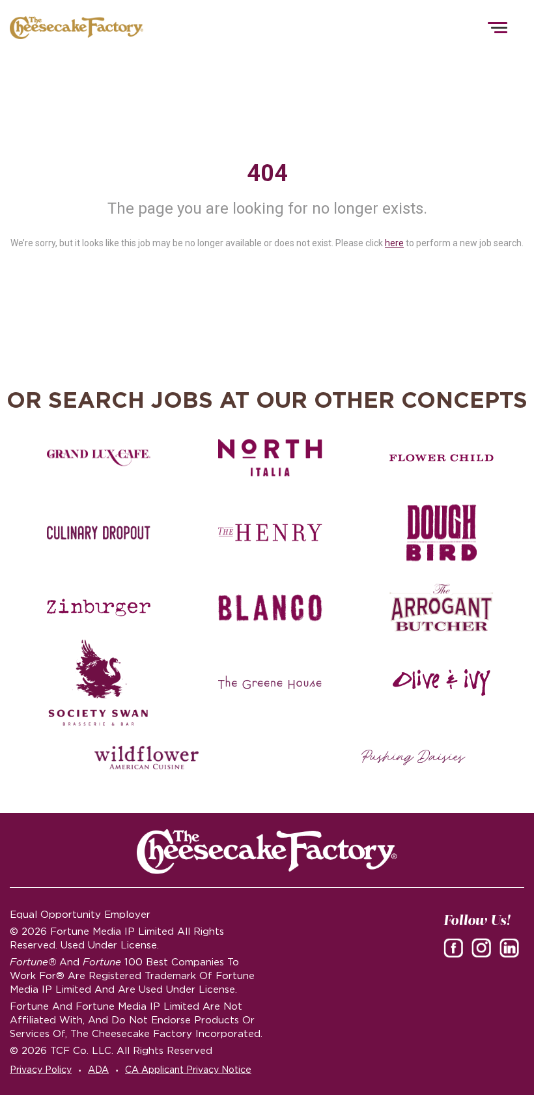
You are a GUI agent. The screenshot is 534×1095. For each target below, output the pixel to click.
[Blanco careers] (270, 607)
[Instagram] (483, 947)
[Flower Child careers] (441, 457)
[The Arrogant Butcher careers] (441, 607)
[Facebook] (455, 947)
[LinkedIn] (511, 947)
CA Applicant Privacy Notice (188, 1069)
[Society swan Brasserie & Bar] (99, 682)
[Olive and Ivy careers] (441, 682)
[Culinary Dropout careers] (99, 532)
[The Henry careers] (270, 532)
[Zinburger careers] (99, 607)
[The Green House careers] (270, 682)
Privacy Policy (41, 1069)
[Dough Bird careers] (441, 532)
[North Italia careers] (270, 457)
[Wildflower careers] (146, 757)
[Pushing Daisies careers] (413, 757)
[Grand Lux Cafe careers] (99, 457)
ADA (98, 1069)
